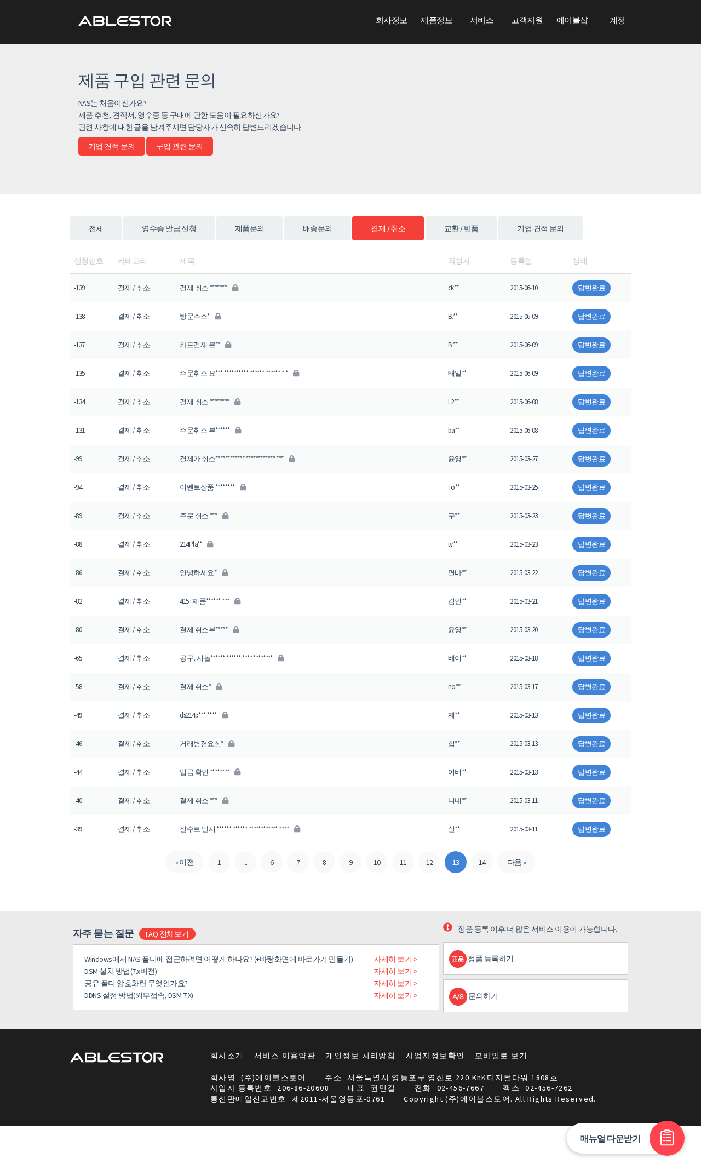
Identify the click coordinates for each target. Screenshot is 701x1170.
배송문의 (317, 228)
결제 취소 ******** (205, 401)
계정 (617, 20)
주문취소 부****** (205, 430)
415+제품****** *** (205, 601)
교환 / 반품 (461, 228)
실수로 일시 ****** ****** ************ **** (235, 829)
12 (429, 862)
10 (377, 862)
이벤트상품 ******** (208, 487)
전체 (96, 228)
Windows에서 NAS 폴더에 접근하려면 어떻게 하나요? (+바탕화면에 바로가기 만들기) (218, 959)
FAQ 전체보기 (167, 934)
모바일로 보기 (501, 1055)
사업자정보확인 (435, 1055)
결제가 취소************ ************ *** (232, 458)
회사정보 (391, 20)
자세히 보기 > (395, 959)
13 (455, 862)
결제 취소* (196, 686)
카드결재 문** (200, 344)
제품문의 (250, 228)
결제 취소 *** (199, 800)
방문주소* (195, 316)
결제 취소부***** (204, 629)
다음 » (516, 862)
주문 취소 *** (199, 515)
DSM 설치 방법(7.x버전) (120, 971)
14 (482, 862)
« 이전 (184, 862)
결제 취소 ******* (204, 287)
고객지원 (527, 20)
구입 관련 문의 (179, 146)
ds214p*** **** (199, 715)
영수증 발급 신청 (169, 228)
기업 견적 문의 (111, 146)
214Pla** (191, 544)
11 (403, 862)
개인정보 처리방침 (361, 1055)
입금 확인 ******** (205, 772)
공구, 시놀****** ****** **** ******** (227, 658)
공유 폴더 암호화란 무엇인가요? (136, 983)
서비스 (481, 20)
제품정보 (436, 20)
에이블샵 (572, 20)
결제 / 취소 (388, 228)
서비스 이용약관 (284, 1055)
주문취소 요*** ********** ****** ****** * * (234, 373)
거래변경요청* (202, 743)
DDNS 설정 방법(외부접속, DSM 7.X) (138, 995)
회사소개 (227, 1055)
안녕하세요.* (199, 572)
